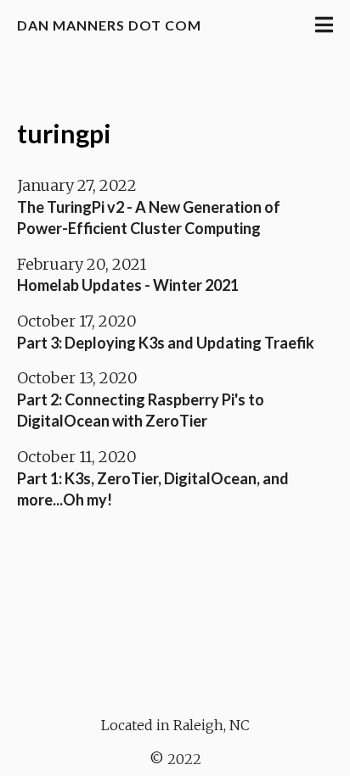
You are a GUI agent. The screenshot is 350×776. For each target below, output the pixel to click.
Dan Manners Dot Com (109, 25)
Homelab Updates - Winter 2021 (128, 285)
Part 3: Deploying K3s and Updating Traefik (165, 342)
